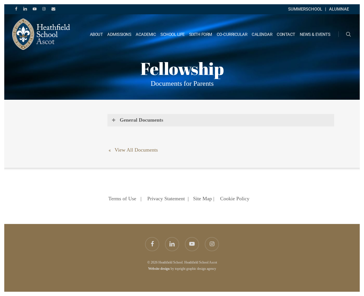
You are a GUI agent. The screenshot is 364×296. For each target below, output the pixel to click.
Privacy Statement (166, 198)
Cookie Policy (234, 198)
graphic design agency (201, 269)
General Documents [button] (141, 120)
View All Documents (135, 150)
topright (180, 269)
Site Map (202, 198)
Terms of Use (122, 198)
